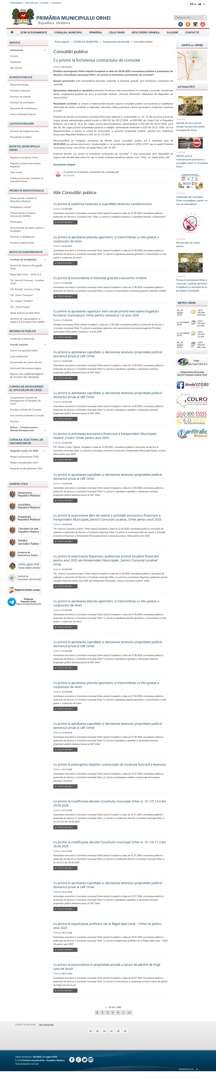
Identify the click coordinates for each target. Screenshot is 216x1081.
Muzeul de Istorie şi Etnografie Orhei (26, 267)
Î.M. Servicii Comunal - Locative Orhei (27, 282)
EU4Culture (16, 222)
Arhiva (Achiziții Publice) (23, 114)
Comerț (14, 56)
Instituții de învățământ (28, 259)
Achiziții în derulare (20, 90)
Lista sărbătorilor (19, 356)
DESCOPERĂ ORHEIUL (146, 32)
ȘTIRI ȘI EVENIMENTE (33, 32)
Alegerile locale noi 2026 (28, 450)
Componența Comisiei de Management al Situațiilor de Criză (25, 400)
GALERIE (172, 32)
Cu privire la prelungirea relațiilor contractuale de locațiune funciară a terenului (109, 764)
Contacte (44, 3)
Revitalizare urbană (20, 207)
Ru (204, 4)
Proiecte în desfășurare (22, 236)
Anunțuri (14, 421)
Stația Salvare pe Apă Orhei (25, 313)
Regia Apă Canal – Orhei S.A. (26, 274)
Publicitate (15, 62)
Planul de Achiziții (19, 84)
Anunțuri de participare (22, 102)
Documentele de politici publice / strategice (27, 229)
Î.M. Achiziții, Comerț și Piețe (25, 289)
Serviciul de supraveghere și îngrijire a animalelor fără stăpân (27, 320)
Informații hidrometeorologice (25, 368)
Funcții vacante (28, 344)
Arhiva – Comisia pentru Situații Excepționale (28, 429)
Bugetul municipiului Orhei (24, 157)
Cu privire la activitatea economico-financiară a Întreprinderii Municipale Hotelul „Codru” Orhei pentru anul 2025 (104, 436)
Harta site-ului (31, 3)
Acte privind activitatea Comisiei (27, 415)
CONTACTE (192, 32)
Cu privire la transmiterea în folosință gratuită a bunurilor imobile (99, 278)
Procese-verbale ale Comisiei (25, 409)
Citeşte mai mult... (65, 222)
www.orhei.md (81, 157)
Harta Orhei (192, 45)
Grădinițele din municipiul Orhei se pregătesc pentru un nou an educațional (192, 200)
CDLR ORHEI (117, 32)
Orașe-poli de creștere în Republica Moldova (23, 199)
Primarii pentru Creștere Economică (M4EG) (23, 214)
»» (129, 1012)
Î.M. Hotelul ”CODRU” (21, 301)
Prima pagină (16, 3)
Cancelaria (56, 3)
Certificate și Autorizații (22, 338)
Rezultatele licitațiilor (21, 137)
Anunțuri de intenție (20, 96)
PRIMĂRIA (95, 32)
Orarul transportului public (24, 350)
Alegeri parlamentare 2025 (24, 456)
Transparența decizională (115, 41)
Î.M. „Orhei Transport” (21, 295)
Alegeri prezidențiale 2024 (24, 462)
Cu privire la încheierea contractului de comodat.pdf (91, 172)
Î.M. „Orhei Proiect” (20, 307)
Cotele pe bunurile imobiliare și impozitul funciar (26, 180)
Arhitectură (28, 50)
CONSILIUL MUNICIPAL (68, 32)
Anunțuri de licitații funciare (24, 131)
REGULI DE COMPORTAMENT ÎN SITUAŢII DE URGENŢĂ (27, 376)
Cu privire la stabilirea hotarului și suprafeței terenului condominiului (102, 204)
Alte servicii (16, 67)
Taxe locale (16, 172)
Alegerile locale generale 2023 (26, 468)
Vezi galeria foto (46, 1024)
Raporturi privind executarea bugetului (25, 165)
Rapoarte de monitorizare (23, 108)
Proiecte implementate (22, 242)
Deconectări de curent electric (26, 362)
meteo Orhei (187, 302)
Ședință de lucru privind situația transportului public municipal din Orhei (190, 126)
